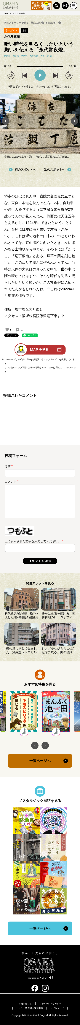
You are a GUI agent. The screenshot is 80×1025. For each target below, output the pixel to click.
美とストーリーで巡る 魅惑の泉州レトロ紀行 (30, 22)
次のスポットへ (54, 169)
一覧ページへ (40, 761)
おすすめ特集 (18, 13)
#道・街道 (46, 56)
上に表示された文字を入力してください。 (33, 541)
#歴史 (24, 56)
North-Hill (46, 977)
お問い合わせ (25, 1003)
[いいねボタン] (7, 329)
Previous (5, 121)
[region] (40, 415)
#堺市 (16, 56)
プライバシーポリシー (50, 1003)
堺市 (24, 30)
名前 (9, 466)
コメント (12, 481)
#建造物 (34, 56)
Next (74, 121)
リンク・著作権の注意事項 (29, 1008)
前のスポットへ (25, 169)
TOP (6, 13)
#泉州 (7, 56)
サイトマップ (57, 1008)
